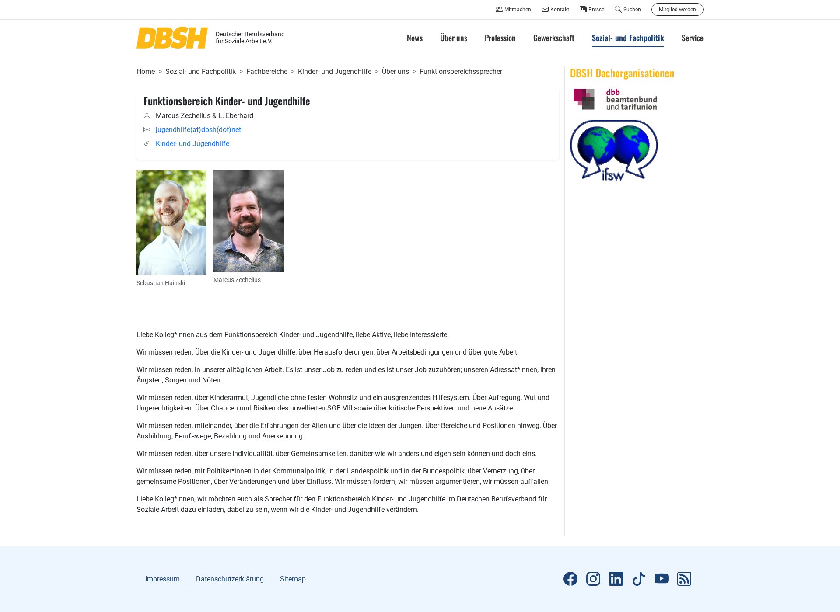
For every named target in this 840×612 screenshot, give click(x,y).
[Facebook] (571, 579)
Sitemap (293, 579)
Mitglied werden (677, 10)
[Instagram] (593, 579)
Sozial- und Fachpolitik (200, 71)
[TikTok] (639, 579)
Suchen (632, 10)
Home (145, 71)
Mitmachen (517, 10)
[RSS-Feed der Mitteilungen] (684, 579)
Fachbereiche (266, 71)
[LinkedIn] (616, 579)
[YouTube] (661, 579)
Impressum (162, 579)
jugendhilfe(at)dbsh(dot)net (198, 129)
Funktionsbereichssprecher (461, 71)
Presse (596, 10)
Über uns (395, 71)
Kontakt (559, 10)
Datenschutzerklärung (230, 579)
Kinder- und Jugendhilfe (334, 71)
